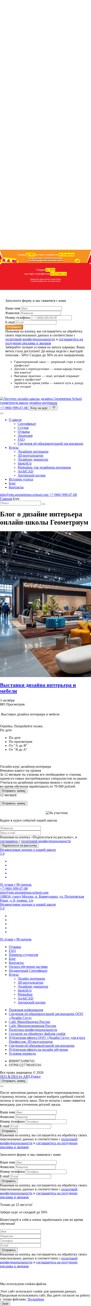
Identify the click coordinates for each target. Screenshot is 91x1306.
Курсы (14, 447)
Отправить (14, 327)
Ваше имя (12, 308)
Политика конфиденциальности (33, 1030)
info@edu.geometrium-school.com (24, 495)
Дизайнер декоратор (33, 459)
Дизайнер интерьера (33, 451)
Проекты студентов (23, 955)
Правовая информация (26, 1010)
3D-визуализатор (30, 455)
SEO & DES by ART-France (20, 1076)
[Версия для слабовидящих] (53, 407)
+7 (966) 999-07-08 (14, 408)
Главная (6, 499)
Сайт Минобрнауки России (29, 1022)
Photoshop (25, 994)
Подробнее (36, 1299)
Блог (12, 483)
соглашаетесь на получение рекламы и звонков (44, 341)
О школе (15, 420)
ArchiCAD (25, 471)
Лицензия (25, 435)
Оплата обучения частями (28, 966)
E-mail (10, 322)
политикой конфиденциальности (30, 339)
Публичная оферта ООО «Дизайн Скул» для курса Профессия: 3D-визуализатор (47, 1039)
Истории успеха (21, 479)
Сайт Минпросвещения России (32, 1026)
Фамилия (12, 313)
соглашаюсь (9, 841)
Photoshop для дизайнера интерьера (44, 467)
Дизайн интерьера (31, 978)
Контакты (16, 487)
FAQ (21, 439)
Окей (5, 1303)
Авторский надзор (32, 475)
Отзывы (24, 431)
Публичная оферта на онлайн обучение (38, 1049)
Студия (23, 428)
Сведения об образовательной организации (50, 443)
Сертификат (27, 424)
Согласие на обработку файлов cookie (37, 1034)
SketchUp (25, 463)
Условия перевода (22, 1053)
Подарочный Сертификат (28, 970)
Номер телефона (17, 317)
